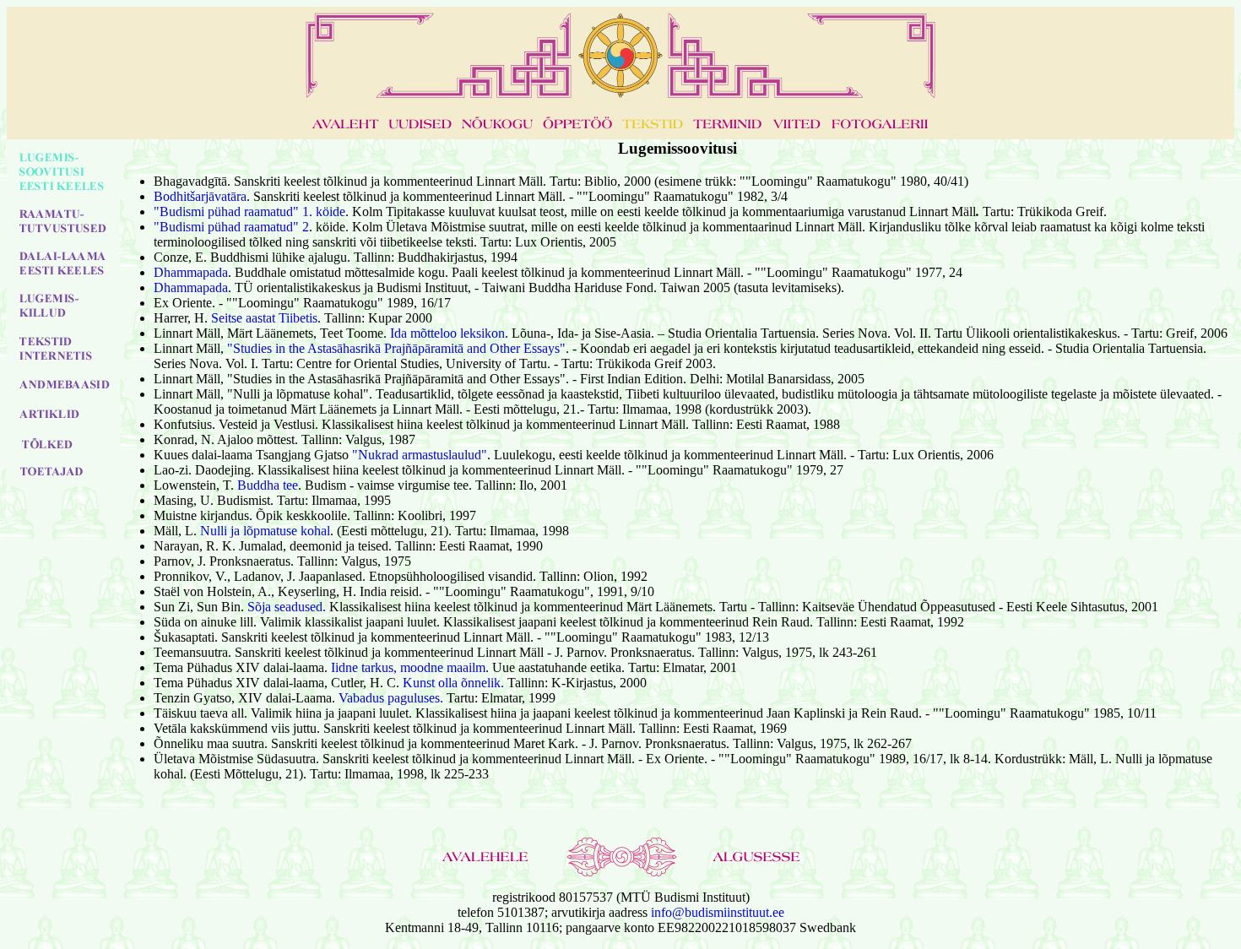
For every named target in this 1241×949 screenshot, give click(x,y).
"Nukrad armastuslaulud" (419, 454)
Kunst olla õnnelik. (453, 682)
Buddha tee (267, 485)
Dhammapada (191, 272)
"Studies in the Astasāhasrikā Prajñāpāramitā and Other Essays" (396, 348)
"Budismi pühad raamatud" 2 (231, 227)
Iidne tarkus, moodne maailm (408, 667)
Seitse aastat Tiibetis (264, 318)
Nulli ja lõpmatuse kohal (265, 530)
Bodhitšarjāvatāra (200, 196)
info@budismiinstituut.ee (717, 912)
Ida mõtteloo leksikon (447, 333)
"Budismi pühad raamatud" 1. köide (249, 211)
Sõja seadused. (286, 606)
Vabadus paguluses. (391, 698)
